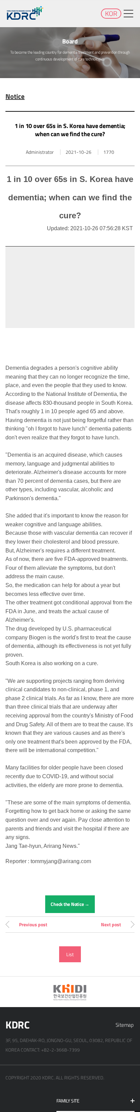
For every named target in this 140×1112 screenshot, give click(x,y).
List (70, 954)
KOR (111, 13)
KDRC (17, 1025)
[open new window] (70, 992)
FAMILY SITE (68, 1100)
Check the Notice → (70, 904)
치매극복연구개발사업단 (25, 13)
